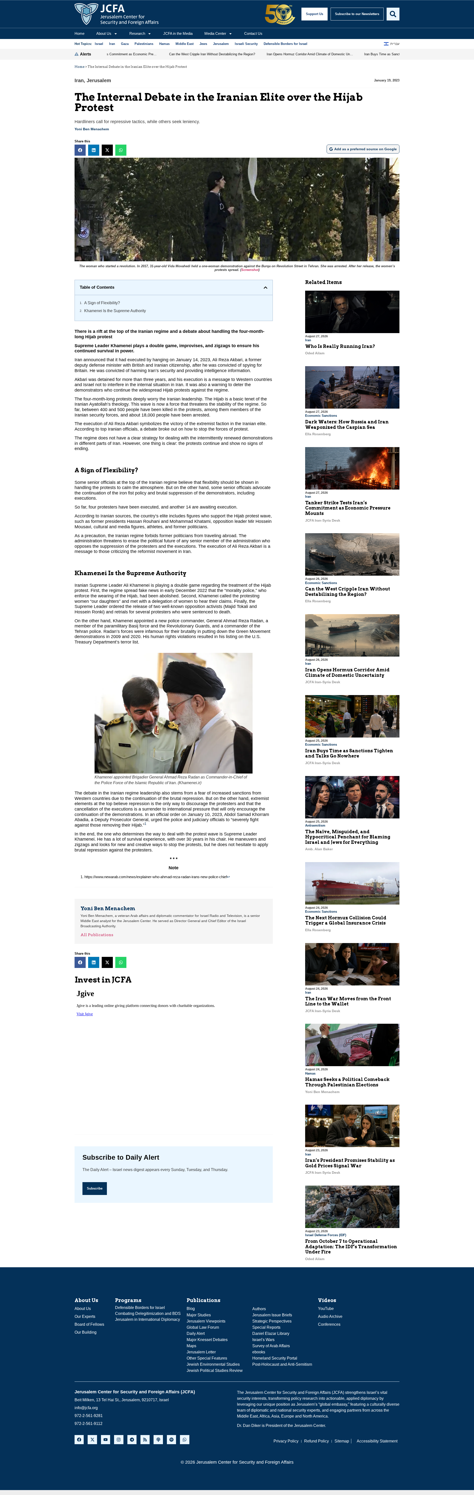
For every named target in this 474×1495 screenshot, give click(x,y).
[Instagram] (118, 1439)
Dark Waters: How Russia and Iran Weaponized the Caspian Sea (347, 424)
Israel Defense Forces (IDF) (325, 1235)
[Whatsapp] (184, 1439)
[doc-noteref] (145, 825)
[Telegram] (132, 1439)
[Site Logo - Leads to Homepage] (116, 14)
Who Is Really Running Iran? (340, 346)
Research (137, 33)
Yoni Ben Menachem (92, 129)
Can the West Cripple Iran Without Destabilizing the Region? (347, 591)
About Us (103, 33)
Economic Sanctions (321, 415)
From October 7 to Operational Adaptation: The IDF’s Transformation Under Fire (351, 1246)
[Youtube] (105, 1439)
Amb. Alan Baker (319, 849)
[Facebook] (79, 1439)
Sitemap (342, 1441)
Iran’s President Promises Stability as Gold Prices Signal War (350, 1163)
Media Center (215, 33)
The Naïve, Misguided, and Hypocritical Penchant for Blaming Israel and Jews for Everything (347, 837)
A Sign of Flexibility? (102, 303)
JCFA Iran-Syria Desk (322, 520)
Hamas (310, 1073)
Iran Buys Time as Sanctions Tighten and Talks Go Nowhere (349, 753)
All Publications (96, 934)
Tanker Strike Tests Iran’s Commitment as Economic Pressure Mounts (348, 508)
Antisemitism (315, 825)
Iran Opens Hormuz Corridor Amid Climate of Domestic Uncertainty (347, 672)
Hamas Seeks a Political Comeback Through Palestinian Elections (347, 1082)
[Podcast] (158, 1439)
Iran (79, 80)
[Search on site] (393, 14)
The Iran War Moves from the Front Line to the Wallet (348, 1001)
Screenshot (249, 270)
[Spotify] (171, 1439)
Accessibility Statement (377, 1441)
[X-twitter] (92, 1439)
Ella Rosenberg (318, 434)
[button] (80, 150)
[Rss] (145, 1439)
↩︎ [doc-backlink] (228, 877)
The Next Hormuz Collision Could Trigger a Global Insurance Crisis (345, 920)
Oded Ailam (314, 353)
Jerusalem (99, 80)
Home (79, 33)
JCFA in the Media (178, 33)
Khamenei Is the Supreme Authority (115, 311)
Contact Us (253, 33)
